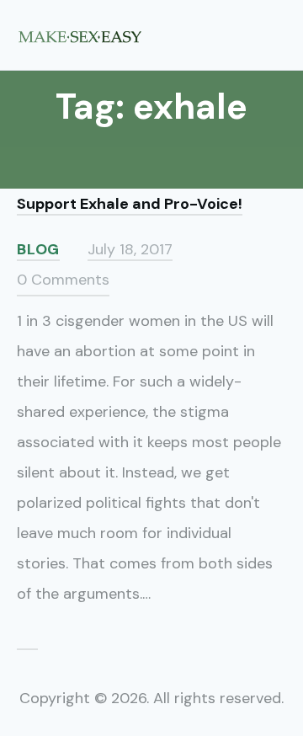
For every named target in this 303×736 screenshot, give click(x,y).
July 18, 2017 (130, 249)
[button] (280, 34)
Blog (38, 249)
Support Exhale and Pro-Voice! (129, 204)
